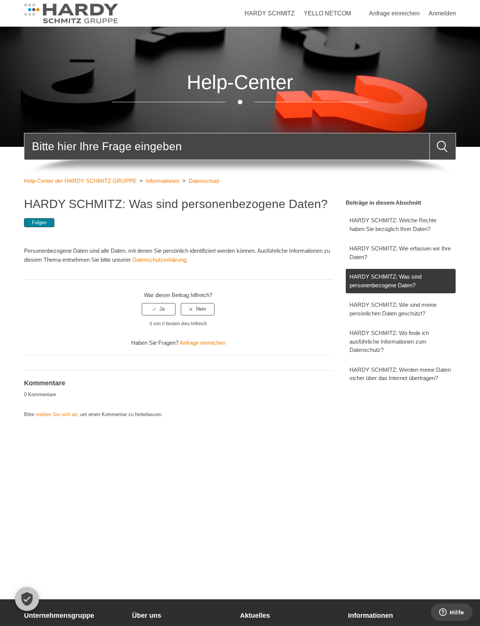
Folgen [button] (39, 222)
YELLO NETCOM (327, 13)
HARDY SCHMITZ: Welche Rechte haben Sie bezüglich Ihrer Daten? (393, 224)
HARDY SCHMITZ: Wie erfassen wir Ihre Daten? (400, 252)
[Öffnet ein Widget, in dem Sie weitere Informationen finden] (451, 612)
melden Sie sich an (56, 414)
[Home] (71, 12)
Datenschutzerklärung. (159, 259)
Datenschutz (204, 181)
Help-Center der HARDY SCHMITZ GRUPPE (80, 181)
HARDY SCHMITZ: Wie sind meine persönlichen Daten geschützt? (393, 309)
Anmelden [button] (442, 13)
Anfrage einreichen (394, 13)
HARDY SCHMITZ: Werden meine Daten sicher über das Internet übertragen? (400, 374)
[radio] (159, 309)
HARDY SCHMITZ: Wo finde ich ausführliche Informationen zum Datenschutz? (389, 341)
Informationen (162, 181)
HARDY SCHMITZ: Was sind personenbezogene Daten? (386, 280)
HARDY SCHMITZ (269, 13)
